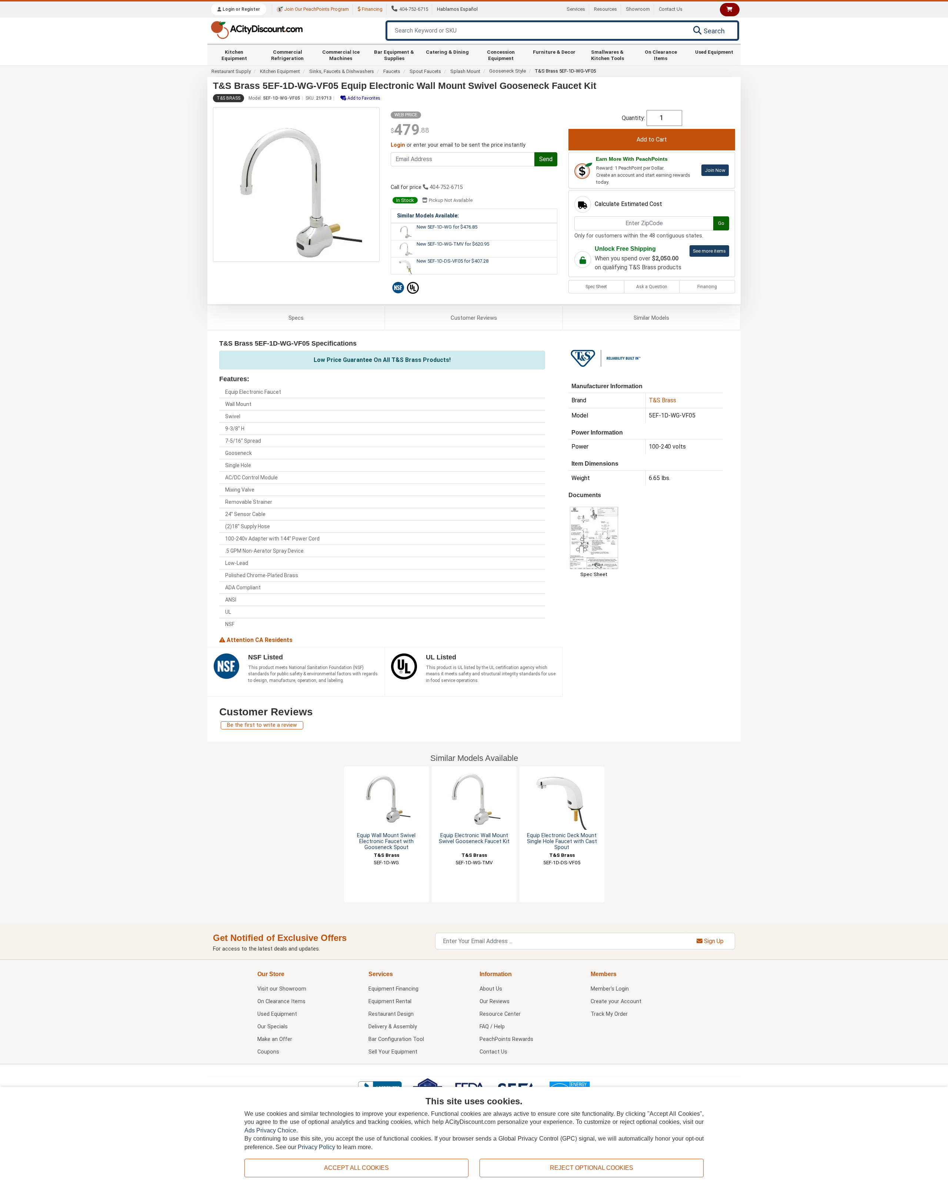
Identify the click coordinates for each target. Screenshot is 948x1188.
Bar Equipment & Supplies (394, 55)
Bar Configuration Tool (396, 1039)
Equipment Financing (393, 989)
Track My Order (609, 1014)
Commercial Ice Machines (341, 55)
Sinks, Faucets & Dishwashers (341, 71)
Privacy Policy (316, 1147)
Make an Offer (274, 1039)
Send (546, 159)
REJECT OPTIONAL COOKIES (591, 1168)
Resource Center (500, 1014)
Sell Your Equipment (392, 1052)
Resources (605, 9)
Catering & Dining (447, 52)
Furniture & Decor (554, 52)
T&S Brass (228, 98)
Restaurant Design (391, 1014)
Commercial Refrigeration (287, 55)
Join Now (715, 170)
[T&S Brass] (605, 357)
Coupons (268, 1052)
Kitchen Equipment (234, 55)
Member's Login (610, 989)
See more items (709, 251)
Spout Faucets (425, 71)
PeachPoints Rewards (506, 1039)
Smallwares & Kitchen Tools (607, 55)
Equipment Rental (389, 1001)
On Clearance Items (661, 55)
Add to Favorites (363, 98)
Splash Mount (465, 71)
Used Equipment (714, 52)
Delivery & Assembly (392, 1027)
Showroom (638, 9)
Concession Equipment (501, 55)
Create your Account (616, 1001)
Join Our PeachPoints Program (316, 9)
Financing (372, 9)
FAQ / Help (492, 1027)
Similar (651, 318)
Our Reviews (495, 1001)
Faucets (391, 71)
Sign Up (713, 941)
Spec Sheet (596, 286)
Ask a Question (651, 286)
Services (576, 9)
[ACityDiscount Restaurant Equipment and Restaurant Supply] (257, 29)
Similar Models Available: (428, 216)
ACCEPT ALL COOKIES (356, 1168)
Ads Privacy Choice (270, 1130)
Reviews (474, 318)
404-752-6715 (413, 9)
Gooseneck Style (507, 71)
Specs (296, 318)
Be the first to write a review (262, 725)
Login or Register (240, 9)
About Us (491, 989)
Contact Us (670, 9)
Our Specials (272, 1027)
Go (721, 223)
